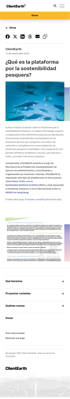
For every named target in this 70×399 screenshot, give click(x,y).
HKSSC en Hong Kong (17, 192)
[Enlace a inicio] (16, 6)
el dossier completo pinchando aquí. (43, 199)
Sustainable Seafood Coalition (22, 185)
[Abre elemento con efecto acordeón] (63, 281)
